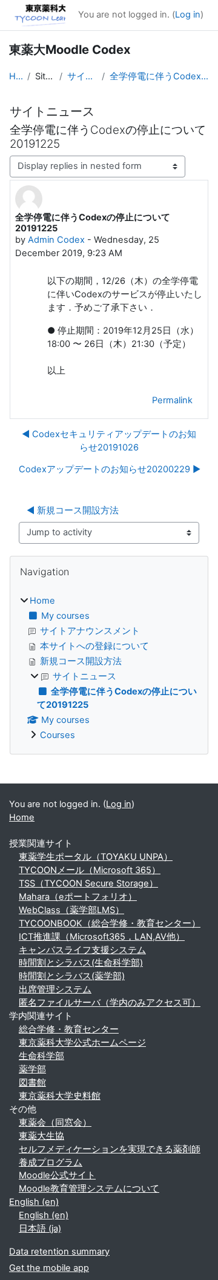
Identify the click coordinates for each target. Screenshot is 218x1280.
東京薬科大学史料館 (60, 1095)
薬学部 (32, 1069)
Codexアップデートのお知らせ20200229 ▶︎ (109, 469)
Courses (57, 735)
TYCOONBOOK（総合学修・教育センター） (109, 923)
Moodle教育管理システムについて (89, 1188)
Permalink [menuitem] (172, 400)
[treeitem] (109, 668)
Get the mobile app (49, 1267)
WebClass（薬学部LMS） (71, 910)
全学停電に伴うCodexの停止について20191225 (159, 76)
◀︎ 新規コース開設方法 (73, 510)
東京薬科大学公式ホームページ (82, 1042)
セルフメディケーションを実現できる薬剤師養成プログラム (109, 1156)
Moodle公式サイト (57, 1175)
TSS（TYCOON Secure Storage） (88, 883)
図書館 (32, 1082)
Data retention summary (59, 1251)
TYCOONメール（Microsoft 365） (89, 870)
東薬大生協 (41, 1135)
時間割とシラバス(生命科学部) (81, 962)
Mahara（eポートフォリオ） (78, 896)
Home (15, 76)
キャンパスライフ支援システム (82, 950)
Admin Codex (56, 239)
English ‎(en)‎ (34, 1201)
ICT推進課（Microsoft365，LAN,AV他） (102, 936)
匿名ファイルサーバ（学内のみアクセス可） (109, 1002)
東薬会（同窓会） (55, 1122)
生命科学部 (41, 1056)
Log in (187, 14)
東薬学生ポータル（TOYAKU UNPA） (96, 856)
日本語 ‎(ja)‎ (40, 1228)
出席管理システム (55, 989)
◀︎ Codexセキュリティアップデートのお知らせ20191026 (109, 441)
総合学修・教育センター (69, 1029)
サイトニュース (82, 76)
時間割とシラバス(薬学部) (72, 976)
